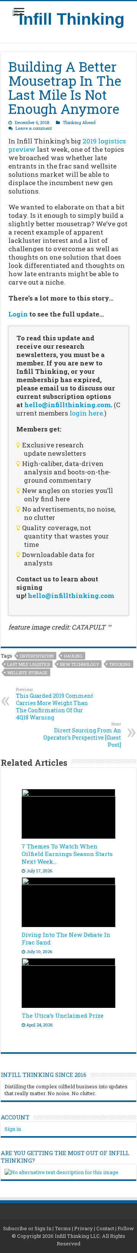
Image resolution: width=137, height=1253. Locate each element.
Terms (63, 1228)
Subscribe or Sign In (27, 1228)
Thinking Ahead (79, 122)
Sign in (13, 1128)
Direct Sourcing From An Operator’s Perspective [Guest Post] (82, 734)
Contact (105, 1228)
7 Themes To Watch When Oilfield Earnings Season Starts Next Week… (67, 853)
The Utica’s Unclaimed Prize (63, 1015)
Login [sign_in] (18, 314)
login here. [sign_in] (87, 413)
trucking (120, 664)
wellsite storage (27, 672)
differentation (37, 656)
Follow (126, 1228)
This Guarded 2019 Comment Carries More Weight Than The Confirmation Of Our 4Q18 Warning (54, 703)
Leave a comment (34, 128)
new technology (79, 664)
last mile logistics (28, 664)
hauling (73, 656)
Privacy (83, 1228)
